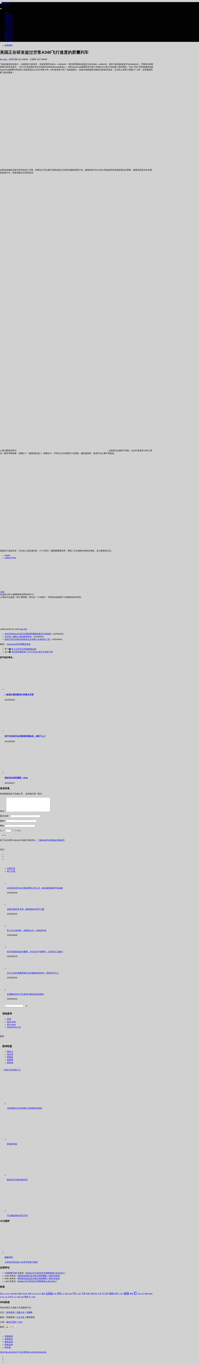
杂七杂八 (9, 32)
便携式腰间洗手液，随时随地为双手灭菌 (25, 909)
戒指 (70, 1294)
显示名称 (5, 816)
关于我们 (9, 40)
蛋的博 (10, 1054)
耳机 (3, 1297)
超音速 (27, 644)
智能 (111, 1293)
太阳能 (49, 1293)
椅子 (121, 1294)
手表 (83, 1293)
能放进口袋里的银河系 (17, 1180)
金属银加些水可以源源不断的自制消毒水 (25, 994)
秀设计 (10, 1051)
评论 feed (11, 1024)
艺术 (15, 1297)
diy (4, 1294)
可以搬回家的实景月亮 (17, 1215)
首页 (7, 13)
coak (5, 59)
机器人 (117, 1294)
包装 (30, 1294)
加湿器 (25, 1294)
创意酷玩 (9, 15)
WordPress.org (14, 1027)
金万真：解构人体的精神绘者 (18, 636)
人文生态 (9, 29)
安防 (55, 1294)
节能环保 (9, 21)
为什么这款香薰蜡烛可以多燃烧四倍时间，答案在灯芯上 (33, 973)
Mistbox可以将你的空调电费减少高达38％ (45, 1273)
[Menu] (1, 8)
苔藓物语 (9, 1336)
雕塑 (26, 1297)
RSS (20, 1322)
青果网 (10, 1060)
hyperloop (11, 644)
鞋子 (30, 1297)
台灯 (39, 1294)
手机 (74, 1293)
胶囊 (22, 644)
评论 (3, 811)
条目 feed (11, 1022)
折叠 (92, 1294)
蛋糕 (22, 1297)
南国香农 (9, 1339)
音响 (33, 1297)
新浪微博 (10, 1312)
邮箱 (3, 821)
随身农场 (9, 1342)
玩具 (142, 1294)
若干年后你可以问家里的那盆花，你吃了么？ (25, 736)
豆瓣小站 (20, 1312)
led (11, 1293)
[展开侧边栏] (1, 845)
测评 (131, 1294)
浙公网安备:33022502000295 (33, 1352)
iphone (8, 1294)
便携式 (19, 1294)
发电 (36, 1293)
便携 (15, 1294)
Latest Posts (10, 558)
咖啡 (43, 1294)
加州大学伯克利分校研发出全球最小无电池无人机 (27, 639)
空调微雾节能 (11, 1273)
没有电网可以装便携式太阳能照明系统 (24, 1108)
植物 (126, 1293)
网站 (2, 826)
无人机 (105, 1293)
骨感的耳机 (12, 1144)
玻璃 (146, 1294)
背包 (6, 1297)
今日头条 (20, 1317)
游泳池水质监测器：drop (16, 778)
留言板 (8, 1347)
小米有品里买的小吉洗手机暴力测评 (21, 1262)
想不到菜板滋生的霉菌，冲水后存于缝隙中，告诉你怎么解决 (35, 952)
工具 (63, 1293)
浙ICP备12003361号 (9, 1352)
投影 (88, 1294)
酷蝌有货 (9, 38)
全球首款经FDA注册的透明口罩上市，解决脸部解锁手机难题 (35, 888)
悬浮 (66, 1294)
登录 (9, 1019)
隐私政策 (9, 1344)
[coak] (14, 589)
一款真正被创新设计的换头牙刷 (19, 694)
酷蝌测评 (9, 35)
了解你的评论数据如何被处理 (51, 840)
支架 (99, 1294)
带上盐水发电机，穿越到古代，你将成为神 (26, 930)
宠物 (59, 1293)
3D (1, 1293)
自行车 (10, 1297)
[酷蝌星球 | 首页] (5, 3)
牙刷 (139, 1294)
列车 (18, 644)
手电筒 (79, 1293)
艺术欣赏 (9, 24)
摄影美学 (9, 26)
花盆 (18, 1297)
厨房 (33, 1293)
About (7, 555)
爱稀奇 (10, 1057)
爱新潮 (10, 1063)
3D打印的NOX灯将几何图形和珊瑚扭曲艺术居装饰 (28, 634)
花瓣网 (29, 1312)
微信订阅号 (11, 1322)
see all (23, 629)
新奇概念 (9, 18)
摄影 (95, 1294)
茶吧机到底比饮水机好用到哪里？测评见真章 (38, 1276)
